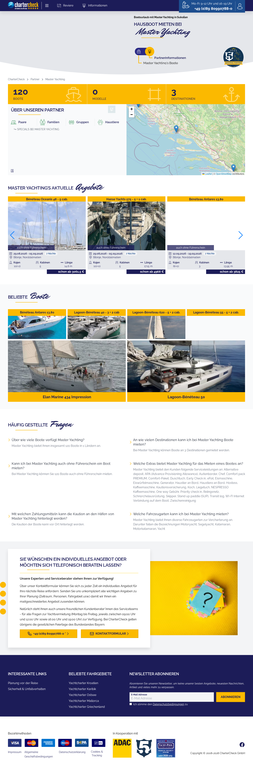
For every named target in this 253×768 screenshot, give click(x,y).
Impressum (14, 752)
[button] (176, 129)
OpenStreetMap (224, 173)
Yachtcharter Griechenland (87, 707)
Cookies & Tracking (97, 753)
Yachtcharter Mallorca (84, 701)
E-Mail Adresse (139, 694)
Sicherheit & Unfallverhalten (27, 689)
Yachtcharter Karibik (82, 689)
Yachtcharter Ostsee (82, 695)
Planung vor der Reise (23, 683)
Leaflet (208, 173)
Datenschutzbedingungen (168, 704)
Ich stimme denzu (160, 704)
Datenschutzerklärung (72, 752)
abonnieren (230, 697)
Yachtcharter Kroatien (83, 683)
